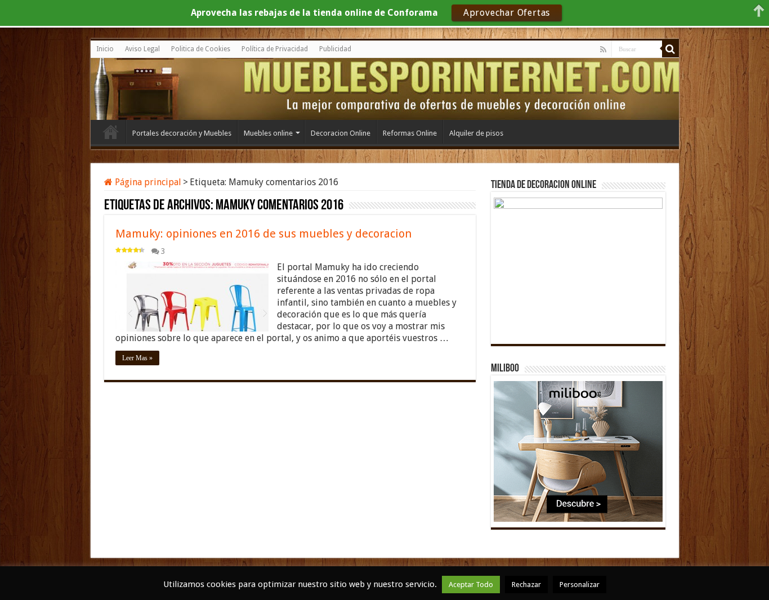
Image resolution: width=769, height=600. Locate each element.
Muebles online (268, 133)
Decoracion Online (340, 133)
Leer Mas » (137, 358)
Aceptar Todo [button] (471, 584)
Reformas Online (410, 133)
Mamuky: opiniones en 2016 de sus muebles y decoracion (263, 233)
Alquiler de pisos (476, 133)
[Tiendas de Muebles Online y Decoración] (141, 87)
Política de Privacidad (275, 49)
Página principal (147, 182)
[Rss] (603, 49)
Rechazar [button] (526, 584)
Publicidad (335, 49)
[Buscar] (670, 49)
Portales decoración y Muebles (181, 133)
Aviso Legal (142, 49)
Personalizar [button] (580, 584)
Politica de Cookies (200, 49)
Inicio (105, 49)
